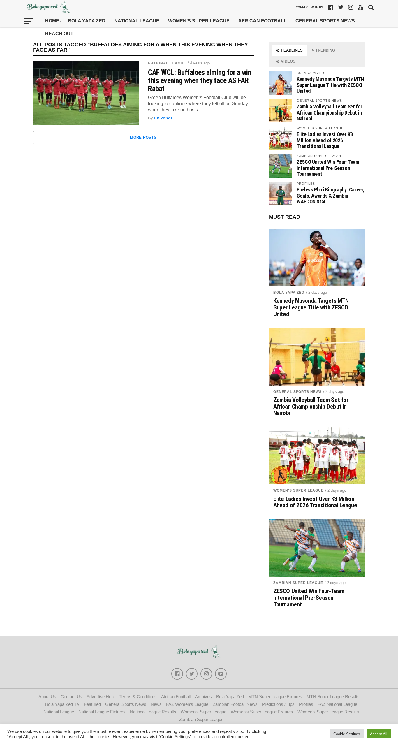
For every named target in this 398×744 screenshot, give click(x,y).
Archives (203, 696)
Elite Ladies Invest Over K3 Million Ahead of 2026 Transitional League (325, 140)
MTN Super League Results (333, 696)
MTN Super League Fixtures (275, 696)
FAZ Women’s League (187, 704)
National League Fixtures (102, 711)
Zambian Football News (235, 704)
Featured (92, 704)
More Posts (143, 137)
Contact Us (71, 696)
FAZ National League (337, 704)
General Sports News (325, 20)
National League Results (153, 711)
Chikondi (163, 118)
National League (136, 20)
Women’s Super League (199, 20)
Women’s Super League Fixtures (262, 711)
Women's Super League (298, 490)
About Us (47, 696)
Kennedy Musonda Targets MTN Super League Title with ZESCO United (330, 85)
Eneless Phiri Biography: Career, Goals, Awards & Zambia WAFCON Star (330, 195)
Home (52, 20)
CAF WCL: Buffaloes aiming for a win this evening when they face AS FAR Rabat (199, 80)
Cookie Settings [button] (346, 734)
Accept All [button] (378, 734)
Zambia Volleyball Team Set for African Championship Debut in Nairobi (329, 112)
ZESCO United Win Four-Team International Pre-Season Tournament (328, 168)
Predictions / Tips (278, 704)
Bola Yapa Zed (86, 20)
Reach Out (59, 33)
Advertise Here (101, 696)
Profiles (306, 704)
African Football (262, 20)
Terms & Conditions (138, 696)
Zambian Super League (298, 583)
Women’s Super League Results (328, 711)
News (156, 704)
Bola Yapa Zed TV (62, 704)
